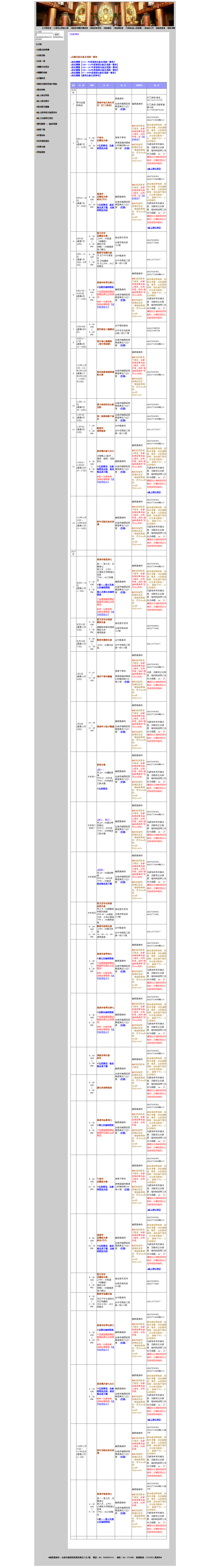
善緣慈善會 (160, 28)
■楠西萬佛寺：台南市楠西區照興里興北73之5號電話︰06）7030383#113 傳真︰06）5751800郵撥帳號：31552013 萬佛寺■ (105, 1557)
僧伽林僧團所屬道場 (79, 28)
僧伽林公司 (149, 28)
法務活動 (40, 55)
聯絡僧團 (171, 28)
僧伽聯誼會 (119, 28)
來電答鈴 (40, 135)
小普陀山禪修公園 (60, 28)
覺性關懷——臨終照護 (46, 124)
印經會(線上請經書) (134, 28)
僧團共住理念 (43, 67)
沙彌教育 (41, 78)
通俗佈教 (41, 89)
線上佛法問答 (43, 95)
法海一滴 (41, 61)
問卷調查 (40, 152)
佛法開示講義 (43, 107)
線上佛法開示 (43, 101)
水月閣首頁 (46, 28)
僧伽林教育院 (95, 28)
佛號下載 (40, 129)
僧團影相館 (42, 72)
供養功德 (41, 147)
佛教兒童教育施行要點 (47, 84)
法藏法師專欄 (42, 50)
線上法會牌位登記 (45, 118)
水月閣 (39, 44)
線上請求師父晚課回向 (46, 112)
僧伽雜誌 (107, 28)
